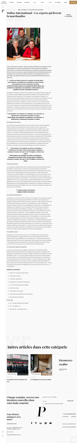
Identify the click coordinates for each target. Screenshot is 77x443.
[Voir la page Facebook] (31, 423)
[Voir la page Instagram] (46, 423)
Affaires (12, 2)
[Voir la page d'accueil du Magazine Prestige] (41, 411)
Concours (73, 2)
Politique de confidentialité (69, 424)
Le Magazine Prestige (69, 414)
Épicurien (19, 2)
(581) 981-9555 (10, 431)
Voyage (65, 2)
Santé (42, 2)
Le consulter (65, 416)
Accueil (8, 9)
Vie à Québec (58, 2)
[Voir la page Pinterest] (36, 423)
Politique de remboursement (69, 427)
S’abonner (73, 416)
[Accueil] (3, 11)
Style (50, 2)
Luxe (35, 2)
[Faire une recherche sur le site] (3, 436)
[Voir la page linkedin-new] (41, 423)
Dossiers (14, 9)
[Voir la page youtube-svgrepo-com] (50, 423)
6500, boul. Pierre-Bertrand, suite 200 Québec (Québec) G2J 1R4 (14, 428)
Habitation (26, 2)
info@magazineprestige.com (13, 434)
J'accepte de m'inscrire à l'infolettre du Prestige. (53, 403)
